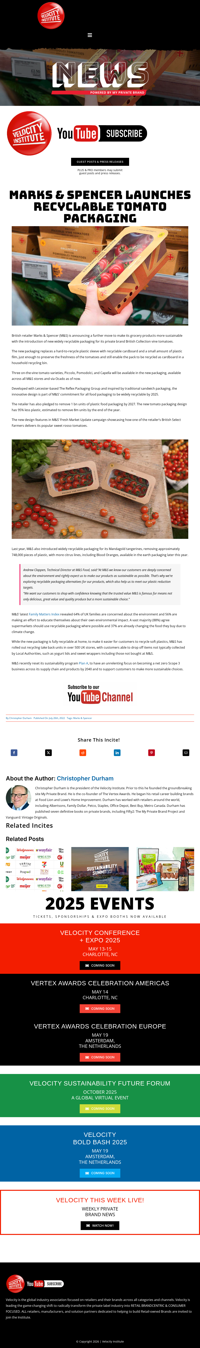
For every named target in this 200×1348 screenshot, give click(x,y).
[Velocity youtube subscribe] (77, 111)
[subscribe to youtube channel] (100, 683)
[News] (100, 63)
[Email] (186, 752)
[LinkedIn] (117, 752)
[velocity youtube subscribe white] (35, 1276)
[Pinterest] (151, 752)
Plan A (83, 663)
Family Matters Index (44, 614)
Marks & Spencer (82, 718)
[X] (48, 752)
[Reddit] (83, 752)
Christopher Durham (20, 718)
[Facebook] (14, 752)
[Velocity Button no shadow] (51, 3)
